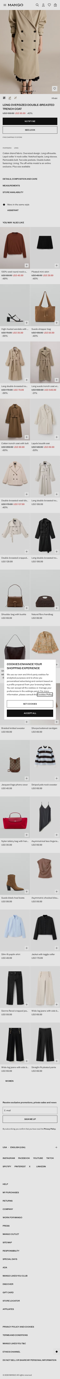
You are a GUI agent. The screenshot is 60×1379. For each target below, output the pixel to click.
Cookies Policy (45, 694)
